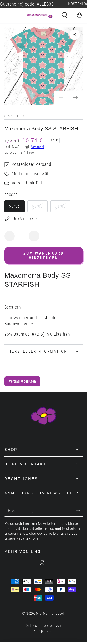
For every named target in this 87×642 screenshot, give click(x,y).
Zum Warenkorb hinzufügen (43, 255)
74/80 (60, 206)
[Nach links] (61, 98)
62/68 (37, 206)
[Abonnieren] (79, 510)
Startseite (13, 116)
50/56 (14, 206)
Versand (37, 147)
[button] (64, 15)
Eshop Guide (43, 631)
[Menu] (7, 15)
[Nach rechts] (75, 98)
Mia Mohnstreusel (50, 614)
